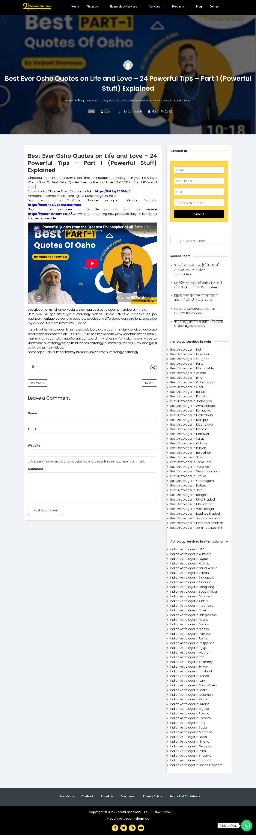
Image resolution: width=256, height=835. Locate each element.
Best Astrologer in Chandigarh (192, 481)
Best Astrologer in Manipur (189, 420)
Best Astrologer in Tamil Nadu (191, 462)
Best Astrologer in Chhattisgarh (193, 382)
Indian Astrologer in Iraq (187, 723)
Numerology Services (123, 6)
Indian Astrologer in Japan (189, 573)
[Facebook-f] (115, 828)
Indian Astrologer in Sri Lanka (190, 755)
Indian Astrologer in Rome (188, 638)
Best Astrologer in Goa (186, 387)
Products (178, 6)
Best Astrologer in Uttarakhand (192, 504)
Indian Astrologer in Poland (189, 713)
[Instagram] (132, 828)
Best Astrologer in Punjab (188, 448)
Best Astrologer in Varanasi (189, 467)
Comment (35, 469)
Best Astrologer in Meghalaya (191, 424)
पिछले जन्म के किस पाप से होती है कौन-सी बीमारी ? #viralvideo (196, 298)
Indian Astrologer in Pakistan (190, 634)
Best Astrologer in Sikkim (187, 457)
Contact (214, 6)
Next (148, 383)
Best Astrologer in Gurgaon (190, 359)
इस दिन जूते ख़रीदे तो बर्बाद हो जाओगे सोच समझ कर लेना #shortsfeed (198, 285)
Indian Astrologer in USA (187, 549)
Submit (199, 214)
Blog (199, 6)
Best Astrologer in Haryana (189, 354)
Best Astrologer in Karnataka (190, 410)
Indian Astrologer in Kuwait (189, 563)
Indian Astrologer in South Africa (193, 591)
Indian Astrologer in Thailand (191, 671)
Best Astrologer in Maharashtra (192, 368)
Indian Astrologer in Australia (191, 554)
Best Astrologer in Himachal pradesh (196, 523)
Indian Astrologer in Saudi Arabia (194, 568)
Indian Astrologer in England (190, 760)
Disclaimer (128, 796)
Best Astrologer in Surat (187, 438)
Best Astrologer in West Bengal (192, 509)
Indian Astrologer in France (189, 676)
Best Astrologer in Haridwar (189, 434)
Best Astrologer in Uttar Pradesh (193, 499)
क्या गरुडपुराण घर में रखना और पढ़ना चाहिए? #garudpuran (198, 323)
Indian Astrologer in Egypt (188, 648)
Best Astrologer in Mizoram (189, 429)
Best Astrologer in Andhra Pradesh (195, 518)
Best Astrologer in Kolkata (188, 396)
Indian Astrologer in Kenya (189, 699)
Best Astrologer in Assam (188, 373)
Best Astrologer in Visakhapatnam (195, 471)
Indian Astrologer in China (189, 601)
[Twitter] (123, 828)
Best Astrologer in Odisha (188, 443)
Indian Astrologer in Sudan (189, 727)
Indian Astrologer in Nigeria (189, 629)
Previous (38, 383)
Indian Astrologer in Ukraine (190, 704)
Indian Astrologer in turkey (189, 666)
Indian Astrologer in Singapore (192, 577)
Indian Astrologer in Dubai (189, 559)
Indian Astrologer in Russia (189, 620)
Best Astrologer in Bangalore (190, 495)
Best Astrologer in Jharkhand (191, 401)
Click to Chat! (228, 826)
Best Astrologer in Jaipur (187, 490)
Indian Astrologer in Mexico (189, 624)
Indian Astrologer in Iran (187, 657)
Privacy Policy (152, 796)
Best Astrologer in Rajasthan (190, 452)
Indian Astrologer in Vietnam (190, 652)
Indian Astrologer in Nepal (188, 737)
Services (154, 6)
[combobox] (178, 181)
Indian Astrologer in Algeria (189, 709)
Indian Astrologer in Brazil (188, 610)
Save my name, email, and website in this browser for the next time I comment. (88, 461)
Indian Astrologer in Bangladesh (193, 615)
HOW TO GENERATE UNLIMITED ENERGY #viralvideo (194, 311)
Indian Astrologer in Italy (187, 680)
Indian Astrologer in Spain (188, 690)
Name (32, 413)
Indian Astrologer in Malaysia (191, 596)
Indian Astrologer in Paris (188, 751)
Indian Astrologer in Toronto (190, 718)
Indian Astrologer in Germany (191, 662)
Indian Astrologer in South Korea (193, 685)
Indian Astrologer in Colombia (191, 695)
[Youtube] (141, 828)
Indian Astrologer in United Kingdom (196, 765)
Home (75, 6)
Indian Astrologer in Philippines (192, 643)
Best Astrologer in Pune (187, 363)
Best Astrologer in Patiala (188, 485)
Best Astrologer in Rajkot (187, 392)
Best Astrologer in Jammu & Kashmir (196, 527)
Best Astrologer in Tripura (188, 476)
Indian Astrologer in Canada (190, 582)
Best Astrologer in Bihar (186, 378)
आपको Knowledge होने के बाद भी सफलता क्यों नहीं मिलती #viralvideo (197, 270)
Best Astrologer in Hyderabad (191, 415)
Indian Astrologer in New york (191, 746)
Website (34, 445)
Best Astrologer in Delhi (186, 349)
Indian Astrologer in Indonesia (191, 605)
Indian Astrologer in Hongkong (192, 587)
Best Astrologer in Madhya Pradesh (195, 513)
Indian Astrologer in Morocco (191, 732)
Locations (67, 796)
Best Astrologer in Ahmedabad (192, 406)
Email (32, 429)
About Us (92, 6)
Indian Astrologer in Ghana (189, 741)
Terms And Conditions (184, 796)
